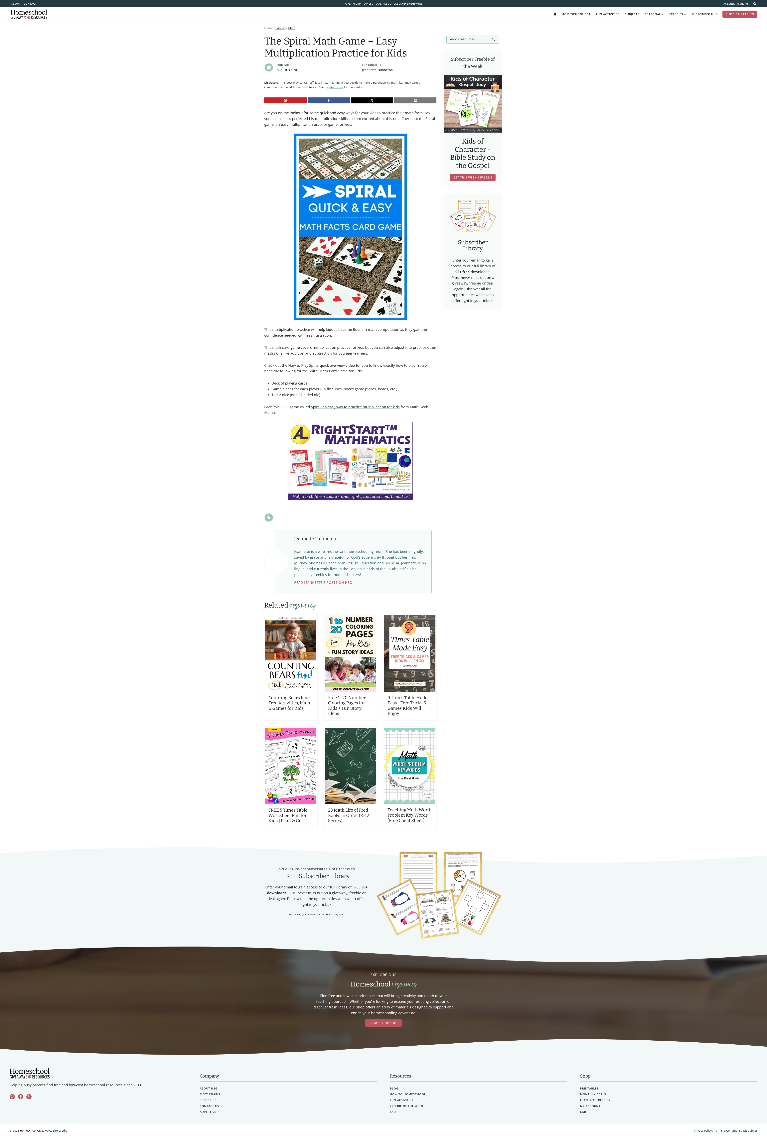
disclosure (336, 87)
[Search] (493, 39)
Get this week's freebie (472, 177)
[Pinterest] (285, 100)
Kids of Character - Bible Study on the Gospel (472, 153)
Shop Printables (740, 14)
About (16, 3)
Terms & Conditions (727, 1131)
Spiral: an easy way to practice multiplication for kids (355, 406)
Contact (30, 3)
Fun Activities (607, 14)
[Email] (415, 100)
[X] (372, 100)
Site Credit (60, 1131)
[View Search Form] (754, 3)
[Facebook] (329, 100)
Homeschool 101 (576, 14)
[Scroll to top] (753, 1133)
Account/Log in (735, 4)
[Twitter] (29, 1096)
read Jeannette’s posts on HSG (323, 582)
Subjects (632, 14)
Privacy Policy (703, 1131)
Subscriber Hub (704, 14)
